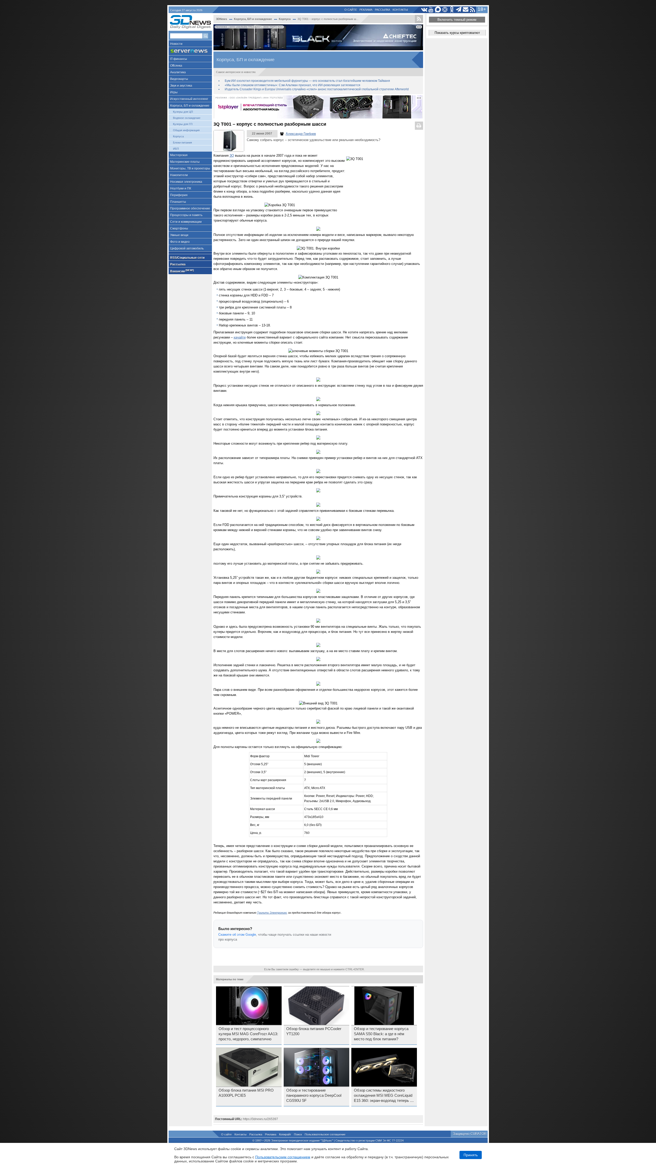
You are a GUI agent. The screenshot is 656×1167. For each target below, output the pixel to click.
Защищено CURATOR (469, 1134)
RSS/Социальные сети (187, 258)
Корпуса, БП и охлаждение (189, 105)
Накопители (179, 175)
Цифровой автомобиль (187, 248)
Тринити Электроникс (272, 912)
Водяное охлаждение (186, 117)
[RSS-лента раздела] (419, 19)
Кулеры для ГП (182, 124)
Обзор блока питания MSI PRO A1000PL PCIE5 (246, 1093)
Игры (174, 92)
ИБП (176, 148)
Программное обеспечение (190, 208)
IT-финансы (178, 59)
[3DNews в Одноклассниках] (451, 9)
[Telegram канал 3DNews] (458, 9)
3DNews (221, 19)
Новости (176, 44)
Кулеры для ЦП (183, 111)
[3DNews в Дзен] (445, 9)
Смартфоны (179, 228)
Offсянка (176, 65)
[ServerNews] (190, 51)
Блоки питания (182, 142)
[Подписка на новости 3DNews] (465, 9)
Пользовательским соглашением (282, 1157)
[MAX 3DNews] (438, 9)
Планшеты (178, 202)
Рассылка (382, 9)
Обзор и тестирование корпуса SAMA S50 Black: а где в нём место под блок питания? (381, 1034)
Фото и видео (180, 242)
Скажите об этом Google (237, 934)
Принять (471, 1155)
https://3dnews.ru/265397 (260, 1119)
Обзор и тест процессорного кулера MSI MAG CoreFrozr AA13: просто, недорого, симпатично (248, 1034)
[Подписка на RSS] (472, 9)
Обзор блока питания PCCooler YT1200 (313, 1031)
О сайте (350, 9)
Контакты (400, 9)
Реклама (366, 9)
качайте (240, 337)
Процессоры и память (186, 215)
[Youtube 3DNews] (431, 9)
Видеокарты (179, 79)
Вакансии (182, 271)
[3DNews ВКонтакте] (424, 9)
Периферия (179, 195)
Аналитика (178, 72)
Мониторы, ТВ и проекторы (190, 168)
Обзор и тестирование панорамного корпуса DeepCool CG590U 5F (313, 1095)
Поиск (298, 1134)
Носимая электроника (186, 182)
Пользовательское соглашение (325, 1134)
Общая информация (186, 130)
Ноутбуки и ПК (180, 188)
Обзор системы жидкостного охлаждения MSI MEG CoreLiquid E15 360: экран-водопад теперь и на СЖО (383, 1095)
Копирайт (285, 1134)
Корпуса (178, 136)
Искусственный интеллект (189, 99)
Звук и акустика (181, 85)
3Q (232, 155)
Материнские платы (185, 162)
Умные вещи (179, 235)
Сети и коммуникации (186, 222)
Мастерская (179, 155)
